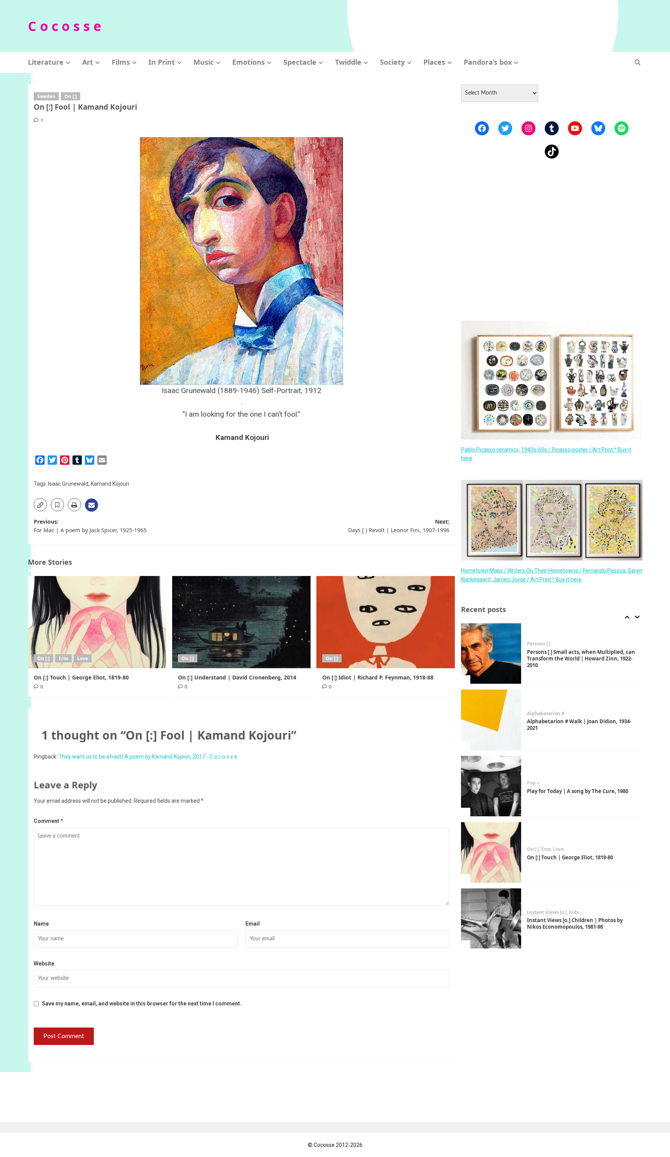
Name (41, 924)
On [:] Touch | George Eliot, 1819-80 (81, 677)
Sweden (46, 96)
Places (434, 62)
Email (252, 924)
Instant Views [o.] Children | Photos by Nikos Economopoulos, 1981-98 (575, 923)
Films (121, 62)
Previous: (90, 526)
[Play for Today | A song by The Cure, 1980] (491, 786)
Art (87, 62)
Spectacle (299, 62)
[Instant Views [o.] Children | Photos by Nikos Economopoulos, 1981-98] (491, 918)
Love (82, 658)
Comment (48, 821)
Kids (574, 912)
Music (203, 62)
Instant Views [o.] (547, 912)
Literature (46, 62)
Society (392, 62)
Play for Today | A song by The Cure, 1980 (577, 791)
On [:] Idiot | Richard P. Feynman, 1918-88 (377, 677)
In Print (162, 62)
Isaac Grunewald (68, 484)
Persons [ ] (539, 644)
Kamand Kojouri (110, 484)
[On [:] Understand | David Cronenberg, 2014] (241, 622)
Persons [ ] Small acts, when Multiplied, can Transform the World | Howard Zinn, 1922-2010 (581, 658)
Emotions (248, 62)
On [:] (70, 96)
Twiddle (348, 62)
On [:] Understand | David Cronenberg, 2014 (237, 677)
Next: (398, 526)
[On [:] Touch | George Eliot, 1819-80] (97, 622)
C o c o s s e (64, 26)
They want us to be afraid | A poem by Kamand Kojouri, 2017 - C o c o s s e (148, 757)
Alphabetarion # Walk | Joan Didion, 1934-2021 (579, 724)
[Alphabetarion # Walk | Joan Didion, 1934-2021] (491, 720)
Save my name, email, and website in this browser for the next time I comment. (142, 1003)
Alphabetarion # (546, 713)
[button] (637, 62)
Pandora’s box (488, 62)
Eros (63, 658)
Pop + (533, 783)
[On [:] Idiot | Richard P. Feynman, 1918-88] (385, 622)
